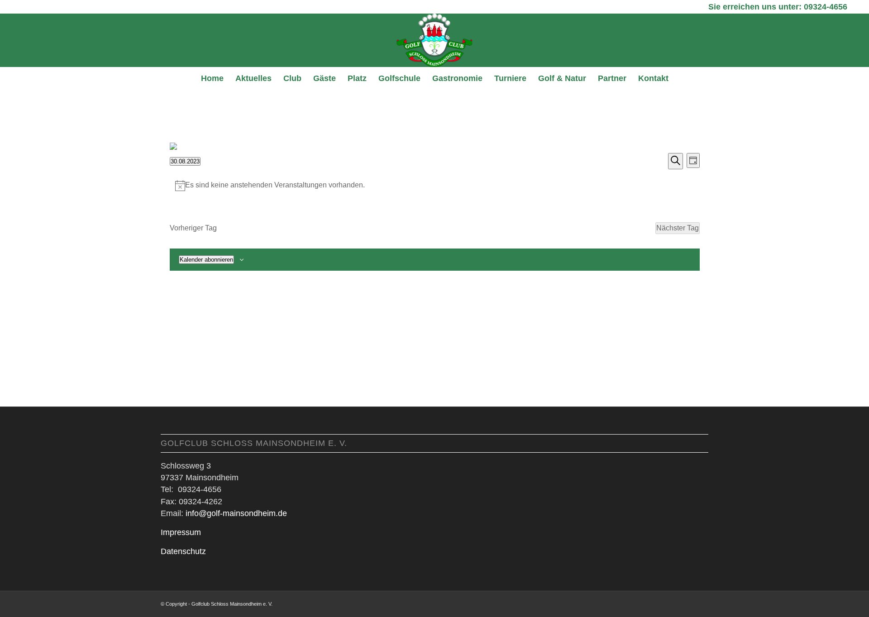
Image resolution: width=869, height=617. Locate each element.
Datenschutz (183, 551)
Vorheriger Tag (193, 228)
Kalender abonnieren (206, 259)
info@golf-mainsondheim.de (236, 513)
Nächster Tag (677, 228)
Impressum (181, 532)
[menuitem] (212, 78)
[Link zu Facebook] (688, 602)
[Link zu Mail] (701, 602)
